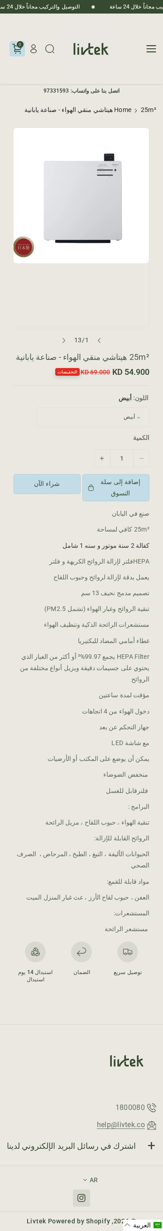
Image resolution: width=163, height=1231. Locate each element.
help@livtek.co (121, 1124)
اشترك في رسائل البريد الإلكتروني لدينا (71, 1146)
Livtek (36, 1221)
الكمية (141, 437)
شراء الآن (47, 483)
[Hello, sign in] (33, 48)
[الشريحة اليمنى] (64, 340)
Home (122, 109)
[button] (148, 48)
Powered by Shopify (79, 1221)
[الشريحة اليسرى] (99, 340)
